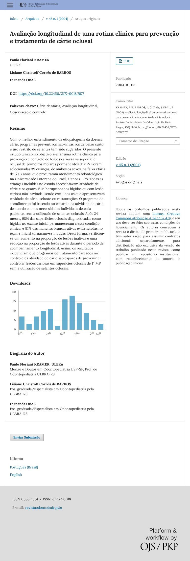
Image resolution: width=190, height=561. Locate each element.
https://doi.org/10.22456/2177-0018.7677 (51, 93)
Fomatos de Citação (134, 141)
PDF (126, 61)
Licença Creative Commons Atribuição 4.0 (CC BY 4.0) (148, 216)
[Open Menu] (10, 5)
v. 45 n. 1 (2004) (57, 19)
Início (14, 19)
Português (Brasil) (24, 467)
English (16, 474)
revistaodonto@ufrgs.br (43, 507)
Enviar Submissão (26, 437)
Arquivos (32, 19)
